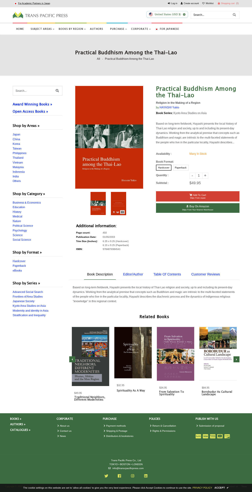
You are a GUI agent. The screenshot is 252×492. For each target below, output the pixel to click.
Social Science (22, 239)
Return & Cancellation (164, 426)
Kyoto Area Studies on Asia (29, 305)
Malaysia (18, 167)
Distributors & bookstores (119, 436)
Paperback (19, 265)
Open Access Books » (30, 111)
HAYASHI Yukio (169, 107)
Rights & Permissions (163, 431)
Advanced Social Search (28, 292)
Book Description (100, 274)
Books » (15, 419)
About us (64, 426)
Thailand (18, 157)
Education (19, 207)
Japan (16, 134)
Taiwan (17, 148)
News (63, 436)
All (98, 58)
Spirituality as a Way (131, 390)
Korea (16, 143)
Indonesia (19, 171)
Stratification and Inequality (29, 315)
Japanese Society (23, 301)
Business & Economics (27, 202)
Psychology (20, 230)
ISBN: (79, 249)
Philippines (19, 153)
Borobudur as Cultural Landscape (217, 393)
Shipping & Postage (116, 431)
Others (17, 181)
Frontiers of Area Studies (28, 296)
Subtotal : (162, 182)
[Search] (234, 15)
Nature (17, 221)
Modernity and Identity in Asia (30, 310)
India (16, 176)
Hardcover (19, 261)
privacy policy (202, 487)
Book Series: (164, 113)
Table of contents (167, 274)
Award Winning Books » (32, 104)
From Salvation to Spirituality (171, 393)
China (16, 139)
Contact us (65, 431)
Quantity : (162, 175)
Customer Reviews (205, 274)
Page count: (83, 232)
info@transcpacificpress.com (128, 468)
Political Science (23, 225)
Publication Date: (86, 237)
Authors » (17, 424)
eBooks (17, 270)
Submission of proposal (211, 426)
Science (18, 235)
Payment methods (116, 426)
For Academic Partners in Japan (34, 3)
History (17, 211)
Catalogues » (20, 430)
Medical (17, 216)
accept (221, 487)
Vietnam (18, 162)
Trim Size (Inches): (87, 241)
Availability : (164, 153)
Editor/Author (133, 274)
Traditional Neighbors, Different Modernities (89, 398)
